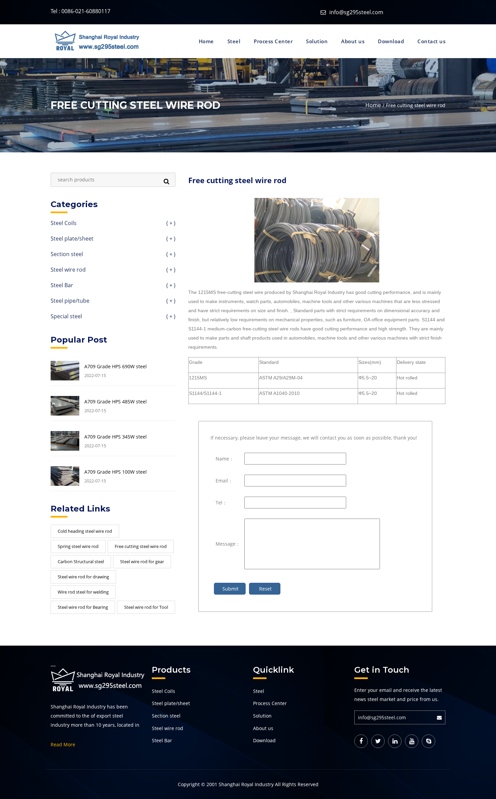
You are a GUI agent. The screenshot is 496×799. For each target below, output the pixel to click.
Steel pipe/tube (113, 301)
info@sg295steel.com (356, 12)
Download (391, 41)
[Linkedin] (395, 741)
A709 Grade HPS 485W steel (115, 402)
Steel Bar (113, 285)
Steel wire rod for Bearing (83, 607)
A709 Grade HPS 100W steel (115, 472)
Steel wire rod (113, 270)
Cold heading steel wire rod (85, 531)
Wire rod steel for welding (83, 592)
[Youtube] (411, 741)
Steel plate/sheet (113, 239)
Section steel (113, 254)
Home (206, 41)
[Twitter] (378, 741)
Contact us (431, 41)
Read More (63, 744)
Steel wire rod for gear (142, 561)
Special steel (113, 317)
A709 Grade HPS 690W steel (115, 367)
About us (352, 41)
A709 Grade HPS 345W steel (115, 437)
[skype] (428, 741)
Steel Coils (113, 223)
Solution (317, 41)
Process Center (273, 41)
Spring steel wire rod (78, 546)
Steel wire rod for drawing (83, 577)
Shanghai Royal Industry (246, 784)
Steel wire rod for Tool (146, 607)
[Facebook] (361, 741)
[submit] (441, 717)
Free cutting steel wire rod (141, 546)
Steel (234, 41)
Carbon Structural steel (81, 561)
